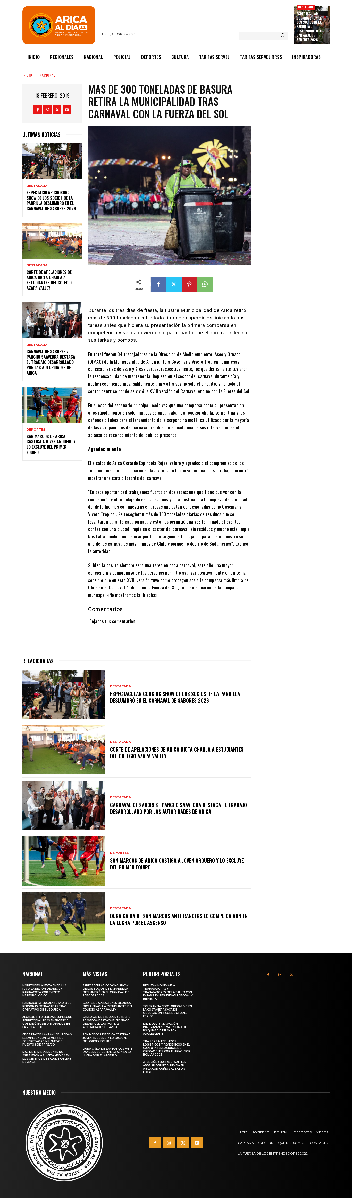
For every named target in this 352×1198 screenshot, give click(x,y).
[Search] (283, 36)
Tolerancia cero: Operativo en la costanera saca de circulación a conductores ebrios (167, 1011)
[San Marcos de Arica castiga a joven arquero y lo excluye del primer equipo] (52, 405)
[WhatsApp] (205, 284)
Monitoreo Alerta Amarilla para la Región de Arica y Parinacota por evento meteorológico (44, 990)
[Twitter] (57, 109)
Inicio (27, 75)
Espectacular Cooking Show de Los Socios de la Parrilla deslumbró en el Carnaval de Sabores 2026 (309, 26)
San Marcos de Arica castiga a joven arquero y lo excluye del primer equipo (51, 444)
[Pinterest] (189, 284)
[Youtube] (67, 109)
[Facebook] (37, 109)
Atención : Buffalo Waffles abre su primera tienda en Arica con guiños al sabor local (164, 1067)
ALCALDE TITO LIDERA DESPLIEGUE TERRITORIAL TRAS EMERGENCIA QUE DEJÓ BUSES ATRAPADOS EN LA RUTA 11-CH (47, 1022)
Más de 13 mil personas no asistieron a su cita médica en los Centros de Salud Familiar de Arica (46, 1057)
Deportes (36, 429)
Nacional (47, 75)
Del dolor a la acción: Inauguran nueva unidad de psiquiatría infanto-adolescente (165, 1028)
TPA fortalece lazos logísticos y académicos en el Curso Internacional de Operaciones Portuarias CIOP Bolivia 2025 (166, 1048)
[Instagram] (47, 109)
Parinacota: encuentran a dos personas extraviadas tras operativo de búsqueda (46, 1006)
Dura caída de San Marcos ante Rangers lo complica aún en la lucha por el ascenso (179, 919)
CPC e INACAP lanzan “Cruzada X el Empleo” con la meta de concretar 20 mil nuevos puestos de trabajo (47, 1039)
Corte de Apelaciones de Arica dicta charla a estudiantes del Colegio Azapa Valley (49, 280)
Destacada (305, 7)
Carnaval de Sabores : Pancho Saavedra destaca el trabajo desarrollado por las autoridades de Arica (51, 362)
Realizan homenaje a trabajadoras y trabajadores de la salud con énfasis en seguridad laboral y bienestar (168, 992)
